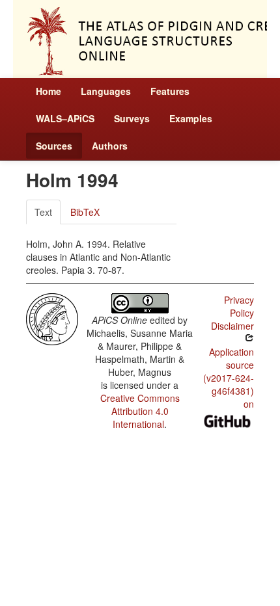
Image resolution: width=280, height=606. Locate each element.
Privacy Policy (239, 306)
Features (169, 91)
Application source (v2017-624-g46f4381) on (228, 377)
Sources (54, 145)
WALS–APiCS (65, 118)
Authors (110, 145)
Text (43, 211)
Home (48, 91)
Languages (106, 91)
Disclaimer (232, 325)
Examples (190, 118)
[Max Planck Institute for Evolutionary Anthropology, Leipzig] (52, 317)
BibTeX (85, 211)
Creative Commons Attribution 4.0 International (140, 410)
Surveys (132, 118)
